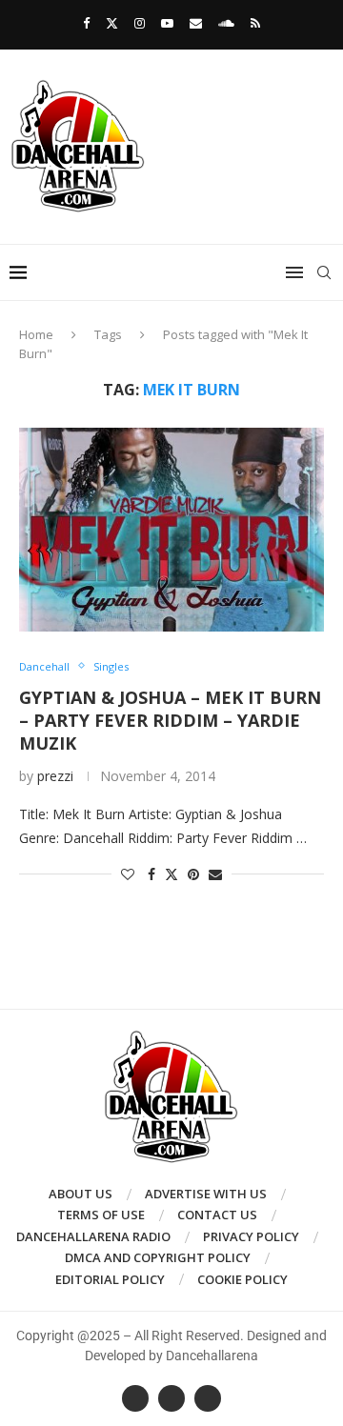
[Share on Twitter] (171, 874)
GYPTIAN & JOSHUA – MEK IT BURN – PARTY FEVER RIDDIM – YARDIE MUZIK (170, 720)
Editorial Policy (110, 1279)
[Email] (196, 22)
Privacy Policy (251, 1236)
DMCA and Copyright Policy (158, 1257)
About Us (80, 1193)
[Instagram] (139, 22)
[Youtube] (167, 22)
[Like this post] (127, 874)
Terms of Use (101, 1214)
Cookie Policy (242, 1279)
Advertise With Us (206, 1193)
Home (36, 334)
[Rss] (255, 22)
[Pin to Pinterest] (193, 874)
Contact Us (217, 1214)
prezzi (55, 776)
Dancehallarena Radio (93, 1236)
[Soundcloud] (226, 22)
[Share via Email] (215, 874)
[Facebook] (86, 22)
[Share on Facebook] (151, 874)
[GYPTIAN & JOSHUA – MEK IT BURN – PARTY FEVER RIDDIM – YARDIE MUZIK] (171, 529)
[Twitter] (112, 22)
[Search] (323, 272)
